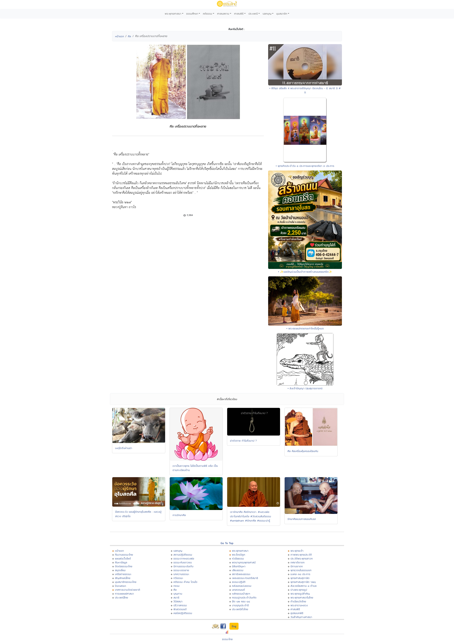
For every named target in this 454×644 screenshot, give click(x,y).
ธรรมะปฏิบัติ (238, 582)
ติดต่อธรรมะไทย (123, 566)
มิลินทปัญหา (238, 566)
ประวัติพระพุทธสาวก (301, 558)
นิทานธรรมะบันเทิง (183, 566)
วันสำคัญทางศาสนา (301, 617)
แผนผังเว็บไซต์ (123, 558)
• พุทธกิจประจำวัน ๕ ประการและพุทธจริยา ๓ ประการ (305, 166)
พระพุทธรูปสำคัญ (300, 593)
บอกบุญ (267, 13)
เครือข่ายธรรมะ (123, 574)
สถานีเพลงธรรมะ (241, 574)
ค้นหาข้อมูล (121, 562)
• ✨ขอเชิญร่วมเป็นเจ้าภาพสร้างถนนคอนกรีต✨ (305, 272)
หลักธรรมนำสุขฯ (241, 593)
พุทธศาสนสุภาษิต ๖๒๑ (303, 582)
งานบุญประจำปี (240, 605)
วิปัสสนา (177, 601)
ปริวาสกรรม (180, 605)
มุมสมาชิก (281, 13)
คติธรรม (207, 13)
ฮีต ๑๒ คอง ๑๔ (241, 601)
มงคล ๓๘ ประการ (300, 574)
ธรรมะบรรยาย (181, 570)
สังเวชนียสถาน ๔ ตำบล (303, 586)
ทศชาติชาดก (297, 562)
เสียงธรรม (237, 570)
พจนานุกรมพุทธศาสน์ (244, 562)
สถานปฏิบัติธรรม (182, 554)
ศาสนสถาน (223, 13)
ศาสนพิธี (238, 13)
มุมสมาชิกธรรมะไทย (125, 582)
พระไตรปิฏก (238, 554)
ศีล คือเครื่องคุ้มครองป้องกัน (302, 451)
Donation (120, 586)
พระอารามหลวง (299, 605)
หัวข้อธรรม (238, 558)
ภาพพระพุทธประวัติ (301, 554)
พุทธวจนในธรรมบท (300, 570)
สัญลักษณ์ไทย (122, 578)
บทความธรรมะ (181, 574)
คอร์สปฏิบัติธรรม (182, 613)
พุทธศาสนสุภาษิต (299, 578)
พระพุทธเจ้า (296, 551)
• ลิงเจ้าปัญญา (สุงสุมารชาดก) (305, 388)
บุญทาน (177, 593)
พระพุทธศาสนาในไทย (301, 597)
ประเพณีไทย (121, 597)
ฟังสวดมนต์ (180, 609)
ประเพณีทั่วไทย (240, 609)
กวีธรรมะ (178, 578)
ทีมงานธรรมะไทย (124, 554)
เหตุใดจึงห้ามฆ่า (123, 448)
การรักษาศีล (179, 515)
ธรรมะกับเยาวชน (182, 562)
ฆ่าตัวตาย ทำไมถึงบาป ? (243, 440)
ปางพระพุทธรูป (298, 590)
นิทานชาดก (296, 566)
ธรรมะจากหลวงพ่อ (183, 558)
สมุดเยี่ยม (120, 570)
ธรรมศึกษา (192, 13)
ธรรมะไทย (227, 639)
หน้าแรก (119, 36)
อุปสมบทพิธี (296, 613)
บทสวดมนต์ (238, 590)
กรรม (176, 586)
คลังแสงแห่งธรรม (241, 586)
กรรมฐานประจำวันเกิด (244, 597)
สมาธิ (176, 597)
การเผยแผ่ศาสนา (124, 593)
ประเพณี (253, 13)
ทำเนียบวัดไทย (298, 601)
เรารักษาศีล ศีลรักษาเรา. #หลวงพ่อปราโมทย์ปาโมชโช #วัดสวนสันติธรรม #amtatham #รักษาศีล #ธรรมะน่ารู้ (250, 516)
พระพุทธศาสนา (173, 13)
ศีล (129, 36)
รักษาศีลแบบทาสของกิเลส (301, 519)
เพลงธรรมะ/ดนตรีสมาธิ (245, 578)
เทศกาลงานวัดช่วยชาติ (127, 590)
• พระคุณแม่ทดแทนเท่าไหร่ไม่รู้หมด (305, 328)
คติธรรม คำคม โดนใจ (185, 582)
